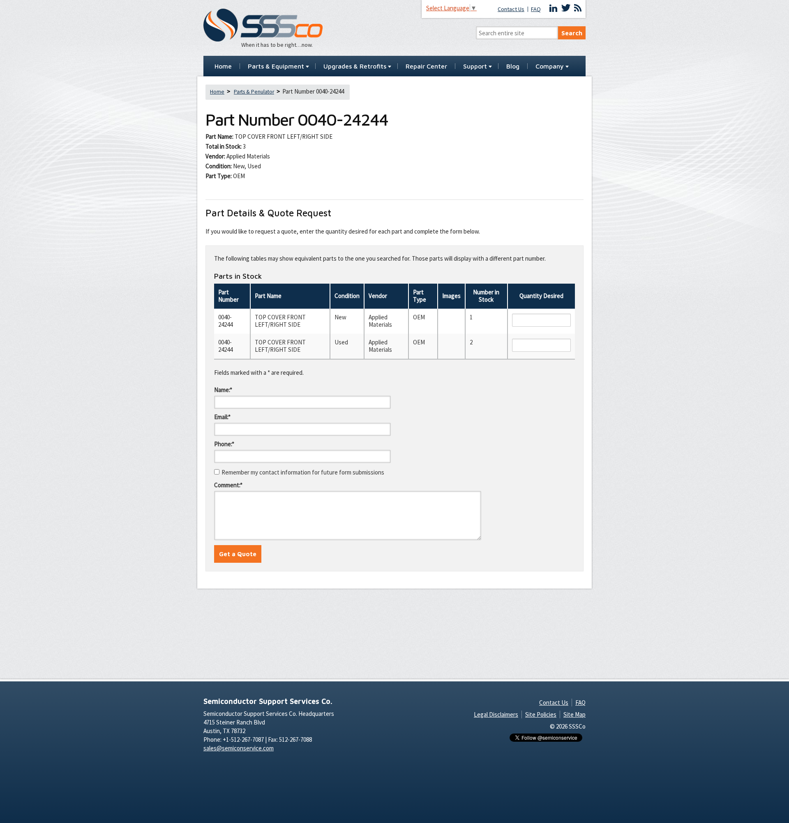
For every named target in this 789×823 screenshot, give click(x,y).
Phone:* (224, 444)
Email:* (222, 417)
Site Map (574, 714)
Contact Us (511, 9)
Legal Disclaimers (496, 714)
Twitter (565, 8)
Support (475, 66)
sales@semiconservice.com (238, 748)
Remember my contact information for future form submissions (302, 472)
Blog (512, 66)
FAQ (536, 9)
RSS (577, 8)
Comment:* (228, 485)
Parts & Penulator (254, 91)
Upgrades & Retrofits (354, 66)
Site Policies (540, 714)
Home (223, 66)
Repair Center (426, 66)
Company (549, 66)
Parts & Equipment (276, 66)
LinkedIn (553, 8)
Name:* (223, 390)
